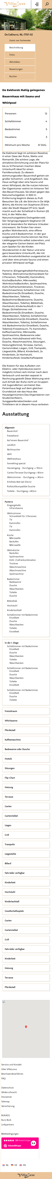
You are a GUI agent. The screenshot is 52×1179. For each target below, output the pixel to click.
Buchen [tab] (13, 76)
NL (7, 1165)
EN (24, 1165)
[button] (37, 4)
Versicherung (7, 1106)
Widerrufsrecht (9, 1092)
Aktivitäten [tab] (14, 62)
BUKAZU (5, 1115)
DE (15, 1165)
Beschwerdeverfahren (12, 1074)
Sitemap (5, 1101)
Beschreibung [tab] (16, 47)
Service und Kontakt (11, 1064)
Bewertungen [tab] (16, 69)
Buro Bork (6, 1120)
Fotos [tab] (12, 54)
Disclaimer (6, 1097)
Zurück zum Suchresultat (19, 40)
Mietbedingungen (10, 1134)
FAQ (3, 1078)
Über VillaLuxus (9, 1069)
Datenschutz (7, 1087)
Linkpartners (7, 1124)
